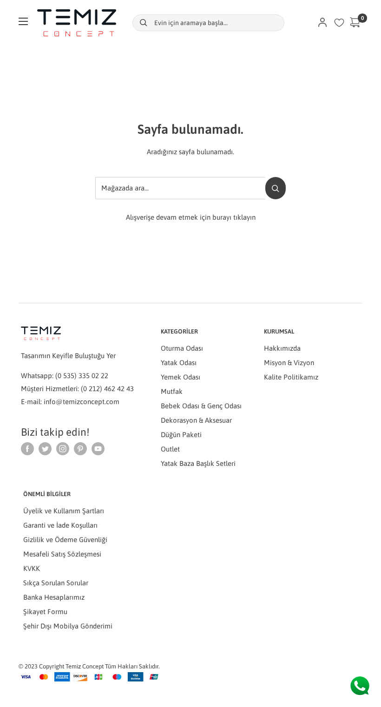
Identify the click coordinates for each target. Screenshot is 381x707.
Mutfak (172, 391)
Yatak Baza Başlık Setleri (198, 463)
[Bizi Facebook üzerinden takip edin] (27, 448)
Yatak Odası (179, 363)
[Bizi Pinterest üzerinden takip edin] (80, 448)
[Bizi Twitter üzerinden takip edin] (45, 448)
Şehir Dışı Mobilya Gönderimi (67, 626)
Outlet (170, 449)
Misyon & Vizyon (289, 363)
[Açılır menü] (23, 21)
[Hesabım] (322, 23)
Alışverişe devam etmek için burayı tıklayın (191, 217)
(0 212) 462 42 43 (107, 389)
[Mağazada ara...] (275, 188)
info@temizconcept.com (81, 402)
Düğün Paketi (181, 435)
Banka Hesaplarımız (54, 597)
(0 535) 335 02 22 (81, 376)
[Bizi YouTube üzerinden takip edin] (98, 448)
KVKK (31, 568)
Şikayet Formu (45, 611)
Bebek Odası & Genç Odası (201, 406)
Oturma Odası (182, 348)
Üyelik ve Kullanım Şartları (63, 511)
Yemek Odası (180, 377)
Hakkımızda (282, 348)
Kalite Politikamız (291, 377)
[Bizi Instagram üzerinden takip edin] (62, 448)
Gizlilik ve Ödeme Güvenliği (65, 539)
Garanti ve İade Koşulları (60, 525)
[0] (355, 23)
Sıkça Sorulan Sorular (55, 583)
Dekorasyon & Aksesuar (196, 420)
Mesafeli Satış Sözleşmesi (62, 554)
